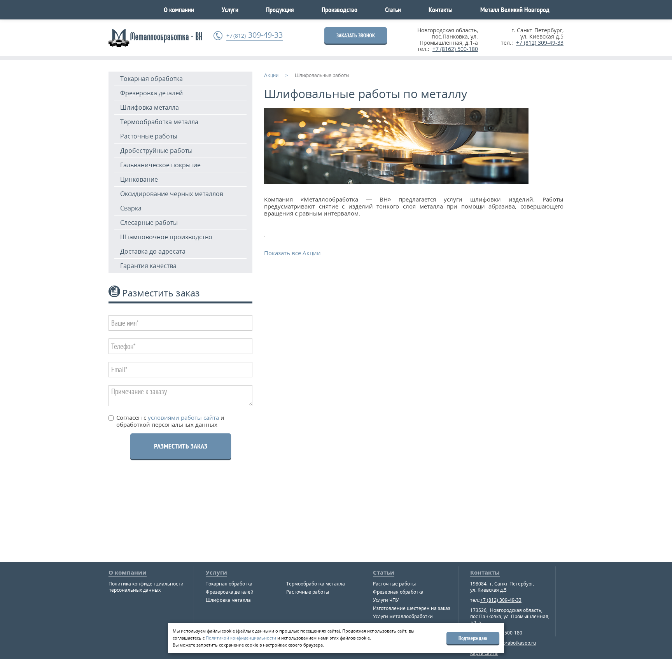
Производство (339, 9)
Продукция (280, 9)
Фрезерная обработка (398, 592)
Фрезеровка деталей (151, 93)
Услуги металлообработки (403, 616)
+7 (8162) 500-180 (455, 49)
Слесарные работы (149, 222)
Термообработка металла (159, 121)
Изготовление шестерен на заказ (411, 608)
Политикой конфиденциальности (241, 638)
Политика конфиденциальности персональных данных (146, 586)
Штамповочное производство (166, 237)
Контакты (441, 9)
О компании (179, 9)
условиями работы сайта (182, 417)
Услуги (230, 9)
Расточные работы (148, 136)
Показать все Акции (292, 253)
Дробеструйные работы (156, 150)
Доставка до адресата (153, 251)
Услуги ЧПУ (386, 600)
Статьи (393, 9)
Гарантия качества (148, 265)
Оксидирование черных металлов (171, 193)
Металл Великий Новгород (515, 9)
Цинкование (139, 179)
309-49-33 (254, 35)
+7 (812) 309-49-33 (540, 42)
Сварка (131, 208)
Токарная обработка (151, 78)
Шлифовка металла (149, 107)
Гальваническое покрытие (160, 165)
